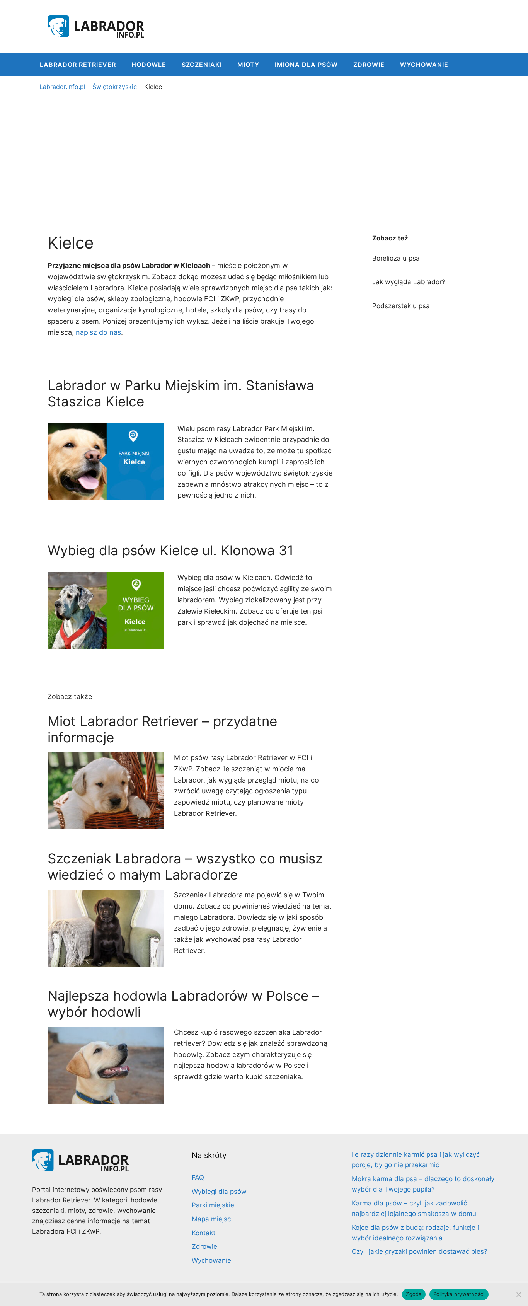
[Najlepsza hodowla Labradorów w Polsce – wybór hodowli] (106, 1098)
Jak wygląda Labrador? (408, 282)
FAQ (198, 1178)
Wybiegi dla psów (219, 1191)
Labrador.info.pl (62, 86)
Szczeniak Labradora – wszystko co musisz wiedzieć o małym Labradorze (185, 866)
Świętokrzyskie (114, 86)
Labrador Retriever (78, 64)
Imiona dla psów (306, 64)
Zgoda (413, 1294)
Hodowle (148, 64)
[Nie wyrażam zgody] (518, 1294)
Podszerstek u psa (401, 306)
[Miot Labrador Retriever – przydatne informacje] (106, 823)
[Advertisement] (264, 152)
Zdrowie (369, 64)
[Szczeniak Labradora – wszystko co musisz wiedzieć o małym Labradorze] (106, 960)
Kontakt (203, 1233)
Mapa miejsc (211, 1219)
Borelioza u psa (396, 258)
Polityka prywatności (459, 1294)
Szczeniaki (202, 64)
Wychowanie (424, 64)
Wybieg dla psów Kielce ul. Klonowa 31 (170, 550)
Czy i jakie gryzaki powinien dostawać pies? (419, 1251)
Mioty (248, 64)
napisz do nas (98, 332)
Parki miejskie (213, 1205)
